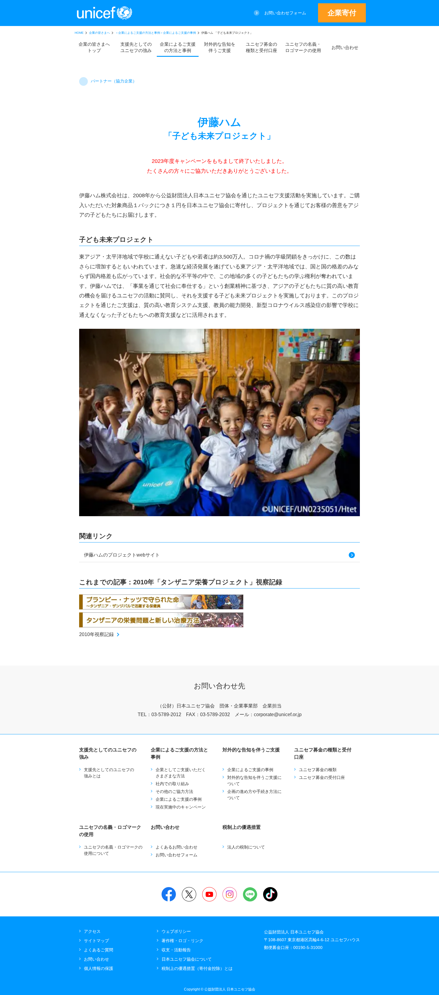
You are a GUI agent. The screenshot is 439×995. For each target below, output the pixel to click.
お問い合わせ (344, 47)
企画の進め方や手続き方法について (254, 794)
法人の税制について (246, 847)
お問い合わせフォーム (285, 12)
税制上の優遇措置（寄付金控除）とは (197, 968)
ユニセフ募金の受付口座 (322, 777)
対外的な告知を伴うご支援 (219, 47)
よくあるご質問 (98, 949)
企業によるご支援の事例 (179, 799)
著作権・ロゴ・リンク (182, 940)
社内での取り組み (172, 783)
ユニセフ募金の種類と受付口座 (261, 47)
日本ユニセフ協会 (104, 13)
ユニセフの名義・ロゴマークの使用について (113, 850)
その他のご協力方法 (174, 791)
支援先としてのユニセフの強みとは (109, 772)
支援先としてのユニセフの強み (136, 47)
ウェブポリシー (176, 931)
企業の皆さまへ (99, 32)
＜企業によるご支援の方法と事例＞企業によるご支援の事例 (155, 32)
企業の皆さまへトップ (94, 47)
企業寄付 (342, 13)
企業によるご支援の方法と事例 (178, 47)
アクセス (92, 931)
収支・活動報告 (176, 949)
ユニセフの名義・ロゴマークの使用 (303, 47)
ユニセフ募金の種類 (318, 769)
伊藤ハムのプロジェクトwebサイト (122, 554)
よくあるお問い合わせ (176, 847)
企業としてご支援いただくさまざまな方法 (181, 772)
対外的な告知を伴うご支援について (254, 780)
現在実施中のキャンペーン (181, 807)
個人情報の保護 (98, 968)
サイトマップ (96, 940)
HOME (79, 32)
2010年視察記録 (96, 634)
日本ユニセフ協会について (187, 959)
